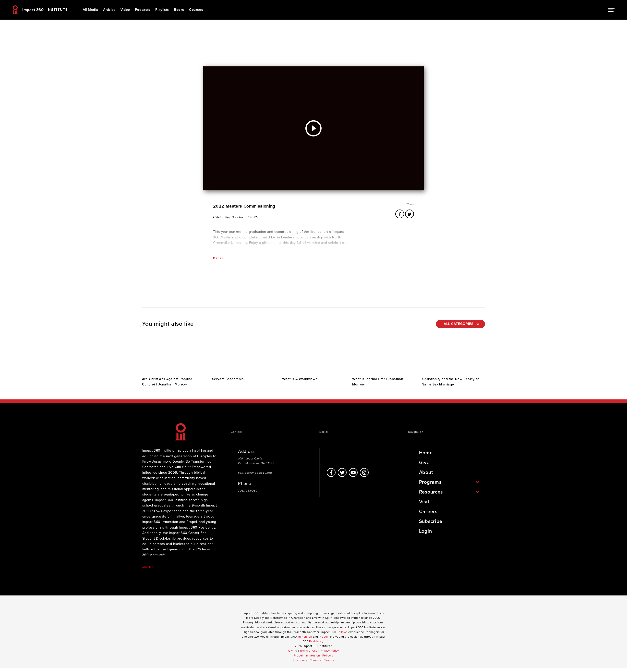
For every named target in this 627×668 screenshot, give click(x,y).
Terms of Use (308, 650)
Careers (428, 512)
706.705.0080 (247, 490)
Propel (323, 636)
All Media (90, 10)
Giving (292, 650)
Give (424, 463)
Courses (196, 10)
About (426, 472)
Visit (424, 502)
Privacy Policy (329, 650)
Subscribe (430, 521)
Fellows (342, 632)
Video (125, 10)
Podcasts (142, 10)
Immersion (305, 636)
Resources (431, 492)
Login (425, 531)
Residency (316, 641)
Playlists (162, 10)
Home (426, 453)
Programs (430, 482)
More (147, 566)
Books (179, 10)
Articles (109, 10)
